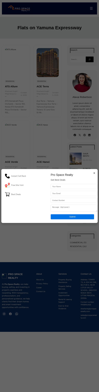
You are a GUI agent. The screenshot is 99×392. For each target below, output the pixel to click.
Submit (72, 217)
